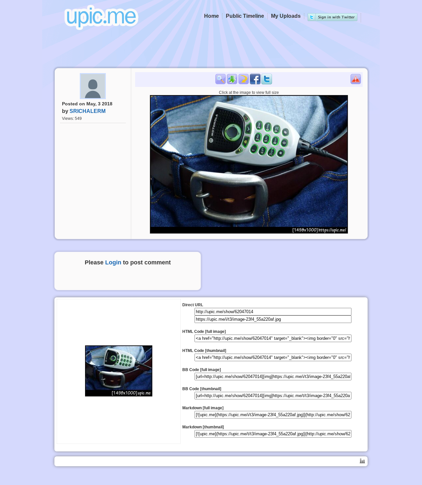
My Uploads (286, 16)
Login (113, 262)
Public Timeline (245, 16)
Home (211, 16)
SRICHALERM (88, 111)
